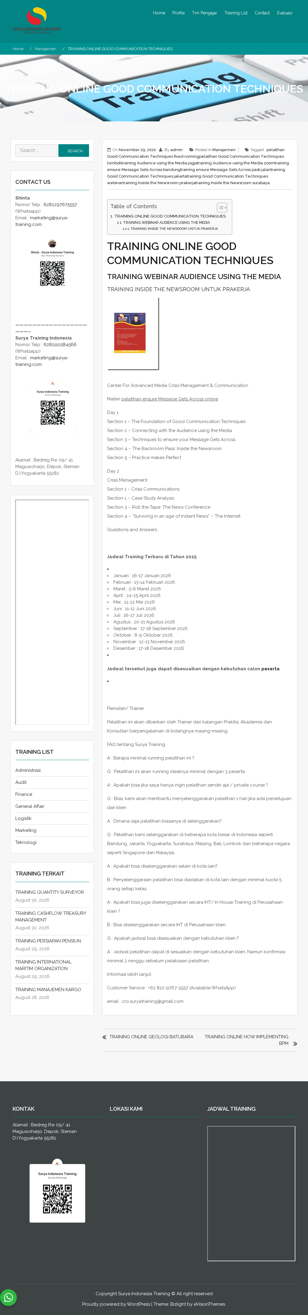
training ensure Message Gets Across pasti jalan (225, 169)
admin (176, 150)
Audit (20, 782)
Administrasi (28, 770)
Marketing (25, 830)
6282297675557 (60, 204)
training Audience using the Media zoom (236, 163)
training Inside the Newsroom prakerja (159, 183)
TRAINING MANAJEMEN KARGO (48, 989)
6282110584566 (60, 344)
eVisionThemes (209, 1304)
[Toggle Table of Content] (219, 207)
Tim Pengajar (204, 13)
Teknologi (25, 842)
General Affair (29, 806)
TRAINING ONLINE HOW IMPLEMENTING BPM (246, 1040)
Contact (262, 13)
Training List (236, 13)
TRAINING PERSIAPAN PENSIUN (48, 941)
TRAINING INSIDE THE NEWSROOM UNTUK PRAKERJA (174, 229)
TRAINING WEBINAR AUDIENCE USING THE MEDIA (166, 223)
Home (159, 13)
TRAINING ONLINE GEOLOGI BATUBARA (151, 1037)
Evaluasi (284, 13)
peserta (270, 668)
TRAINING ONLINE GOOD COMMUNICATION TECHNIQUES (170, 216)
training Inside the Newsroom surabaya (233, 183)
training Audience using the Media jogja (159, 163)
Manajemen (224, 150)
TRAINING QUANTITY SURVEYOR (49, 892)
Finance (23, 794)
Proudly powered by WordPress (116, 1304)
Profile (178, 13)
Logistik (23, 818)
